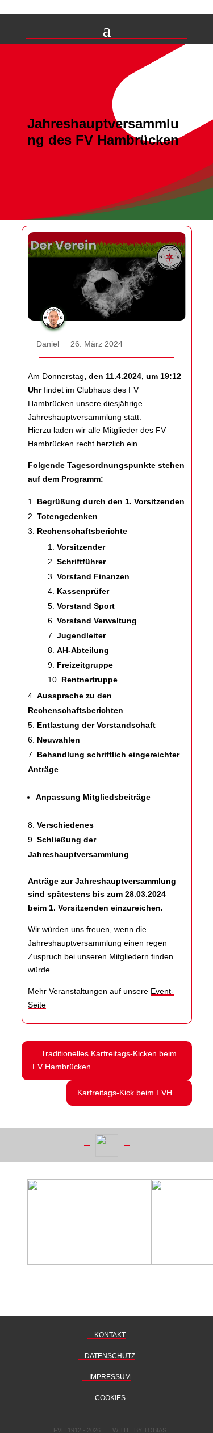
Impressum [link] (109, 1377)
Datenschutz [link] (109, 1356)
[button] (107, 29)
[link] (107, 1060)
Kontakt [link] (109, 1335)
